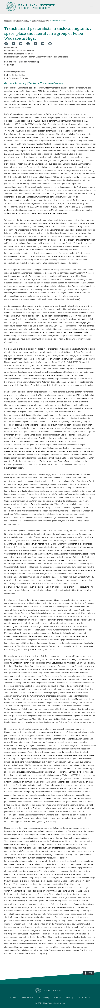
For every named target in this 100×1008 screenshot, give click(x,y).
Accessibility (44, 997)
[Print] (50, 43)
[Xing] (35, 43)
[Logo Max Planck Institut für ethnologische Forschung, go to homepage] (45, 6)
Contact (57, 997)
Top (90, 973)
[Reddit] (21, 43)
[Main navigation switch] (91, 7)
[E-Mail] (43, 43)
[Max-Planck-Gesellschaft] (39, 991)
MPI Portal (85, 997)
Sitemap (69, 997)
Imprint (13, 997)
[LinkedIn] (13, 43)
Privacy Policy (27, 997)
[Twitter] (28, 43)
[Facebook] (6, 43)
